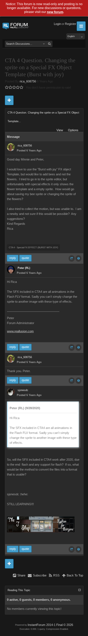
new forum (55, 12)
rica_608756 (28, 81)
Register (70, 24)
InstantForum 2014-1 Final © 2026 (50, 625)
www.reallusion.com (20, 331)
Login (57, 24)
